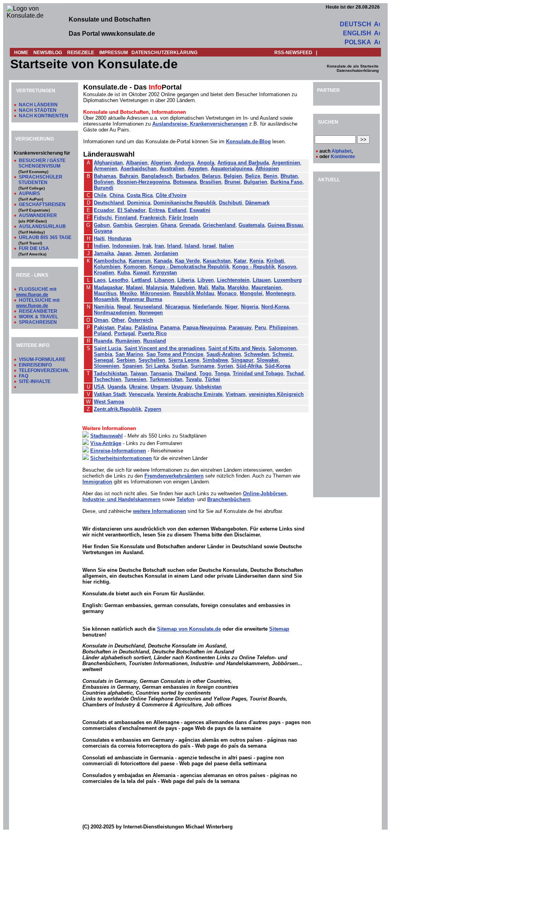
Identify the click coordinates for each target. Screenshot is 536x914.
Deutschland (109, 203)
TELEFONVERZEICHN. (44, 370)
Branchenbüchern (228, 499)
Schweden (256, 354)
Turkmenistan (165, 379)
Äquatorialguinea (231, 168)
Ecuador (104, 210)
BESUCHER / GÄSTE (42, 160)
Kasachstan (217, 261)
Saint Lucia (107, 348)
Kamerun (140, 261)
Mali (203, 287)
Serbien (126, 360)
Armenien (105, 168)
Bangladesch (157, 176)
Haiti (99, 238)
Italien (226, 246)
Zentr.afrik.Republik (117, 409)
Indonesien (125, 246)
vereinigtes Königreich (276, 394)
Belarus (211, 176)
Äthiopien (267, 168)
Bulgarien (255, 182)
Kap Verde (187, 261)
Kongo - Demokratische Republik (189, 267)
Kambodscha (110, 261)
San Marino (129, 354)
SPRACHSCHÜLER (40, 177)
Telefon (185, 499)
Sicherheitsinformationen (121, 458)
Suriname (202, 366)
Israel (209, 246)
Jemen (143, 253)
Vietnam (236, 394)
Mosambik (106, 299)
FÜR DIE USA (34, 248)
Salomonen (282, 348)
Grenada (189, 225)
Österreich (140, 320)
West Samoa (109, 402)
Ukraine (138, 387)
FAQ (23, 376)
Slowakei (268, 360)
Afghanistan (108, 163)
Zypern (152, 409)
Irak (146, 246)
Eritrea (157, 210)
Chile (100, 195)
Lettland (141, 280)
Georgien (146, 225)
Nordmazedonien (114, 313)
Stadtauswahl (106, 436)
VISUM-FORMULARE (42, 359)
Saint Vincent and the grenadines (164, 348)
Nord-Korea (275, 307)
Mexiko (128, 293)
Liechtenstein (233, 280)
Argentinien (286, 163)
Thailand (185, 373)
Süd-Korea (277, 366)
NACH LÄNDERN (38, 105)
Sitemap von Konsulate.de (189, 629)
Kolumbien (107, 267)
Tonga (222, 373)
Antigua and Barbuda (243, 163)
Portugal (124, 333)
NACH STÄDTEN (38, 110)
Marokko (238, 287)
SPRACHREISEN (38, 322)
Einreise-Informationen (118, 451)
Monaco (227, 293)
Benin (270, 176)
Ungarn (159, 387)
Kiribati (275, 261)
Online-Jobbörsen (264, 493)
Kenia (256, 261)
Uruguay (181, 387)
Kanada (163, 261)
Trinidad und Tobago (258, 373)
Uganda (117, 387)
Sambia (103, 354)
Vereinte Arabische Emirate (189, 394)
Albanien (137, 163)
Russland (154, 341)
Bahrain (128, 176)
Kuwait (141, 272)
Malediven (182, 287)
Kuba (123, 272)
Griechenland (219, 225)
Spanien (132, 366)
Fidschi (103, 218)
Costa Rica (140, 195)
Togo (205, 373)
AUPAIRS (29, 193)
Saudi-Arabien (223, 354)
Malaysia (156, 287)
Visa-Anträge (105, 443)
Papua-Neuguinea (204, 327)
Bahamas (105, 176)
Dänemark (257, 203)
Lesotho (118, 280)
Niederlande (207, 307)
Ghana (168, 225)
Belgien (233, 176)
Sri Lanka (157, 366)
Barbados (187, 176)
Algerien (161, 163)
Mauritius (105, 293)
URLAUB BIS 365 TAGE (45, 237)
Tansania (161, 373)
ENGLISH (357, 33)
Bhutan (289, 176)
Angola (205, 163)
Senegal (103, 360)
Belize (252, 176)
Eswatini (200, 210)
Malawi (134, 287)
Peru (260, 327)
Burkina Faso (286, 182)
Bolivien (104, 182)
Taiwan (138, 373)
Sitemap (279, 629)
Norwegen (151, 313)
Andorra (184, 163)
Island (191, 246)
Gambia (122, 225)
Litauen (262, 280)
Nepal (124, 307)
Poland (102, 333)
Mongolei (251, 293)
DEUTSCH (355, 24)
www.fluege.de (32, 294)
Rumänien (127, 341)
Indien (101, 246)
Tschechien (107, 379)
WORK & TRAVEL (38, 316)
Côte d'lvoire (171, 195)
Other (118, 320)
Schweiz (282, 354)
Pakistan (104, 327)
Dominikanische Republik (184, 203)
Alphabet (342, 151)
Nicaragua (177, 307)
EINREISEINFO (35, 365)
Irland (174, 246)
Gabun (102, 225)
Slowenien (106, 366)
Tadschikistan (110, 373)
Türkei (212, 379)
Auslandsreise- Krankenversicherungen (200, 124)
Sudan (180, 366)
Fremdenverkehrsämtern (174, 476)
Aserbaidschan (138, 168)
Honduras (119, 238)
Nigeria (249, 307)
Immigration (97, 482)
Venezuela (141, 394)
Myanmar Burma (142, 299)
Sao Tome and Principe (174, 354)
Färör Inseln (183, 218)
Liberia (185, 280)
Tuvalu (194, 379)
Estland (177, 210)
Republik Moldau (193, 293)
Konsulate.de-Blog (248, 141)
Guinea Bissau (285, 225)
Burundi (103, 188)
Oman (101, 320)
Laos (100, 280)
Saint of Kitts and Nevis (236, 348)
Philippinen (283, 327)
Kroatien (104, 272)
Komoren (135, 267)
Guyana (103, 231)
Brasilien (210, 182)
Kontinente (343, 156)
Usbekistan (208, 387)
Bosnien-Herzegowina (143, 182)
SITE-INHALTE (35, 381)
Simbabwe (215, 360)
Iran (159, 246)
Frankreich (153, 218)
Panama (170, 327)
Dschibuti (230, 203)
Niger (231, 307)
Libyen (205, 280)
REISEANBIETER (38, 311)
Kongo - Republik (253, 267)
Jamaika (104, 253)
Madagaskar (108, 287)
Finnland (126, 218)
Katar (240, 261)
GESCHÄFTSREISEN (42, 204)
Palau (124, 327)
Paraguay (240, 327)
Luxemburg (288, 280)
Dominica (138, 203)
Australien (172, 168)
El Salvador (131, 210)
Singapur (242, 360)
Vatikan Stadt (110, 394)
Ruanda (103, 341)
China (116, 195)
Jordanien (166, 253)
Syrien (225, 366)
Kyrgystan (165, 272)
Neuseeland (148, 307)
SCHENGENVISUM (39, 166)
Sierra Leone (183, 360)
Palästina (146, 327)
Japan (124, 253)
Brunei (232, 182)
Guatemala (251, 225)
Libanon (164, 280)
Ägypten (198, 168)
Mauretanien (266, 287)
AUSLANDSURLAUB (42, 226)
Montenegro (280, 293)
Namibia (104, 307)
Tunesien (135, 379)
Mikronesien (155, 293)
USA (99, 387)
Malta (217, 287)
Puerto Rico (152, 333)
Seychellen (152, 360)
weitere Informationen (159, 511)
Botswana (185, 182)
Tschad (295, 373)
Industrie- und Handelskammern (121, 499)
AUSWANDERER (38, 215)
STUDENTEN (32, 182)
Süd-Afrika (249, 366)
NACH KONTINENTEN (43, 116)
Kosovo (287, 267)
